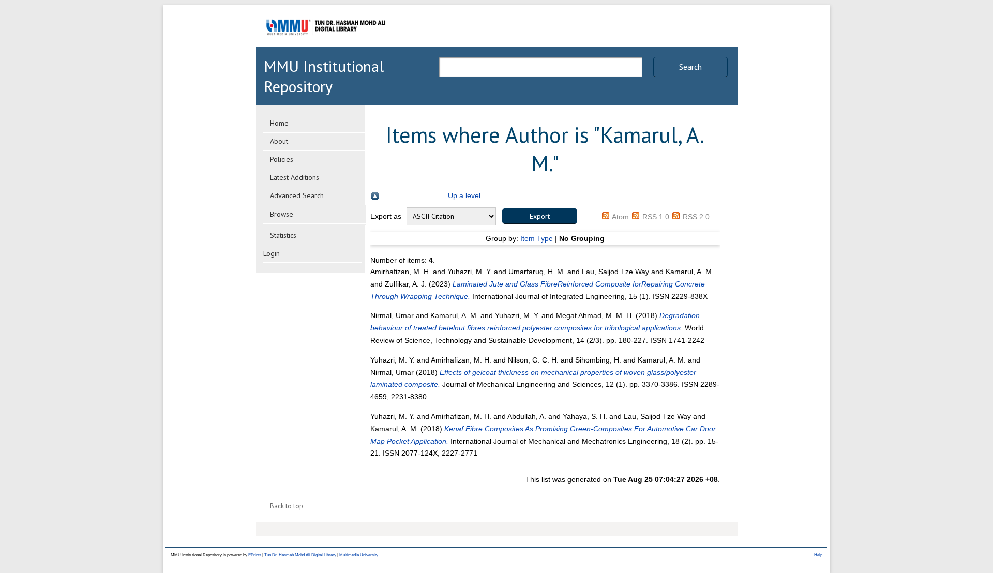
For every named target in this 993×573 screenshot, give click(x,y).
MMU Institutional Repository (324, 76)
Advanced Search (297, 195)
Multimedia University (358, 555)
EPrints (254, 555)
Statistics (283, 235)
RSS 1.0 (655, 217)
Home (279, 123)
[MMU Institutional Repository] (326, 45)
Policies (281, 159)
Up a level (464, 195)
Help (818, 555)
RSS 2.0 (696, 217)
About (279, 141)
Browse (281, 214)
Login (271, 253)
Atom (620, 217)
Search (690, 67)
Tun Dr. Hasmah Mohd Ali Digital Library (300, 555)
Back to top (286, 506)
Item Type (536, 238)
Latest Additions (294, 177)
